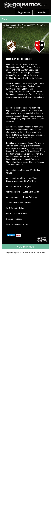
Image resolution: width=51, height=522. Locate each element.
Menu (5, 19)
